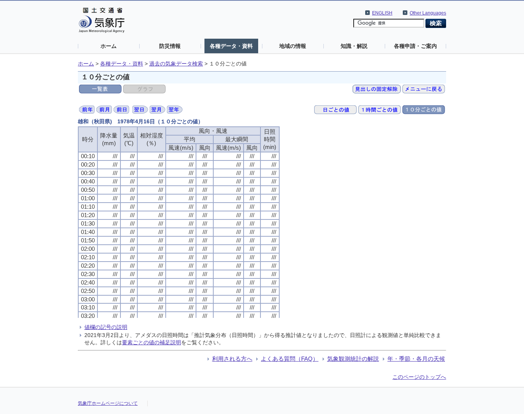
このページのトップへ (419, 377)
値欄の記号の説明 (105, 327)
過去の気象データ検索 (176, 64)
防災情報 (170, 46)
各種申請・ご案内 (415, 46)
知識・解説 (354, 46)
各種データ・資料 (231, 46)
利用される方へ (232, 358)
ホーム (109, 46)
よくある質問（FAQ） (289, 358)
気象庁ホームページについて (108, 403)
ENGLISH (382, 13)
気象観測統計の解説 (353, 358)
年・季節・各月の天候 (416, 358)
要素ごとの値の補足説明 (151, 342)
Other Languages (428, 13)
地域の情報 (292, 46)
